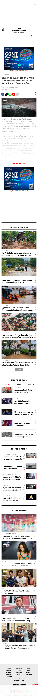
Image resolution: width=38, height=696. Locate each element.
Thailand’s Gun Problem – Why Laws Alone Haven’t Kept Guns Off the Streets (12, 467)
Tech (14, 454)
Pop (28, 668)
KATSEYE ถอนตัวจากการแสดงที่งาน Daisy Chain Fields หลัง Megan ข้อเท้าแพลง (17, 564)
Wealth (19, 668)
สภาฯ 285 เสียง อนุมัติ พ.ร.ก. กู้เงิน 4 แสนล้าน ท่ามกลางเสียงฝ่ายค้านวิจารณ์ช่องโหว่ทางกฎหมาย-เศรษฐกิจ (21, 402)
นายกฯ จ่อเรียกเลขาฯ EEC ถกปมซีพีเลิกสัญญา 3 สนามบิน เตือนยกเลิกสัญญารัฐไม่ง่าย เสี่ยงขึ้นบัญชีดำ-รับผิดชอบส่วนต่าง (17, 619)
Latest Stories (19, 510)
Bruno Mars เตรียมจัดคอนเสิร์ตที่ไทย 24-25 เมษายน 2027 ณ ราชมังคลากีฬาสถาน (23, 424)
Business (5, 534)
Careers (19, 672)
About (19, 674)
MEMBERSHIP (19, 685)
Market (13, 534)
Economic (6, 454)
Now (28, 670)
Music (4, 561)
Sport (16, 410)
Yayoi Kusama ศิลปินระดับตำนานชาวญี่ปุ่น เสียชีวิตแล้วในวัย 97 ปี (23, 435)
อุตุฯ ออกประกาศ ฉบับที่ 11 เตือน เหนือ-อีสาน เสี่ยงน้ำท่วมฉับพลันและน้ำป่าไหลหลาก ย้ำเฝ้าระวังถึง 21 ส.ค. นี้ (17, 336)
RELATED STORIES (19, 227)
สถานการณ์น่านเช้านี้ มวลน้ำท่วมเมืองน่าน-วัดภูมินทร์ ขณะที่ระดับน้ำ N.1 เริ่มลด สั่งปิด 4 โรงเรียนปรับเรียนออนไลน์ (17, 363)
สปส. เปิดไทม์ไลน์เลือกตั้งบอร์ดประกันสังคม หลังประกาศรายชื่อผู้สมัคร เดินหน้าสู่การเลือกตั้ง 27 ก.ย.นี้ (12, 499)
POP (15, 421)
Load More (19, 652)
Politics (16, 399)
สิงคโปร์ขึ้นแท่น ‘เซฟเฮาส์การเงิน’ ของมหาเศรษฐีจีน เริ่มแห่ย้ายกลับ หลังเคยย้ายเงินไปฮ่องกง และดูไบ (17, 537)
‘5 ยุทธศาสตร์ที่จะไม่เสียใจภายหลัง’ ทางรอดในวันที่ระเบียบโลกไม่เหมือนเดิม (12, 478)
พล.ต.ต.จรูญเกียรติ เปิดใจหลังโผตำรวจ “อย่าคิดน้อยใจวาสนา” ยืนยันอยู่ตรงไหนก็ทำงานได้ (23, 391)
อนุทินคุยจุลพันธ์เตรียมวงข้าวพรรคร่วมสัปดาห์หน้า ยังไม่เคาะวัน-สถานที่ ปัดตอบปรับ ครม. (17, 647)
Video (19, 670)
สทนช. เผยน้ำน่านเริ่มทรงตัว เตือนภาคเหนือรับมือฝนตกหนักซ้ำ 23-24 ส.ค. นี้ (17, 281)
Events (28, 672)
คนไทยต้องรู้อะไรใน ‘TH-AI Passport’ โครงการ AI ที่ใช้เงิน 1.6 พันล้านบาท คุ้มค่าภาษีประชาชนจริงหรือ (12, 458)
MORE (19, 370)
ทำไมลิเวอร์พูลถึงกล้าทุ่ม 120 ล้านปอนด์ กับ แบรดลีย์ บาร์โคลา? (23, 413)
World (5, 475)
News (9, 668)
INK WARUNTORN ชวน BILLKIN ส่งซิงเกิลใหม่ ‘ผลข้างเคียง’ (17, 592)
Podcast (9, 670)
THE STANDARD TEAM (11, 87)
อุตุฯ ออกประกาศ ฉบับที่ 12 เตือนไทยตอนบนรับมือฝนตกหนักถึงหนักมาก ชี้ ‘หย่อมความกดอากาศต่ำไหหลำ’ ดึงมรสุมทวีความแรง (17, 309)
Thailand (5, 74)
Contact (29, 674)
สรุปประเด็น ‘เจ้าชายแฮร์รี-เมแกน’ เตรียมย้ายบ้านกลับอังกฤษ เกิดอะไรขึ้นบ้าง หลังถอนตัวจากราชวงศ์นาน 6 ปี (12, 489)
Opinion (9, 672)
